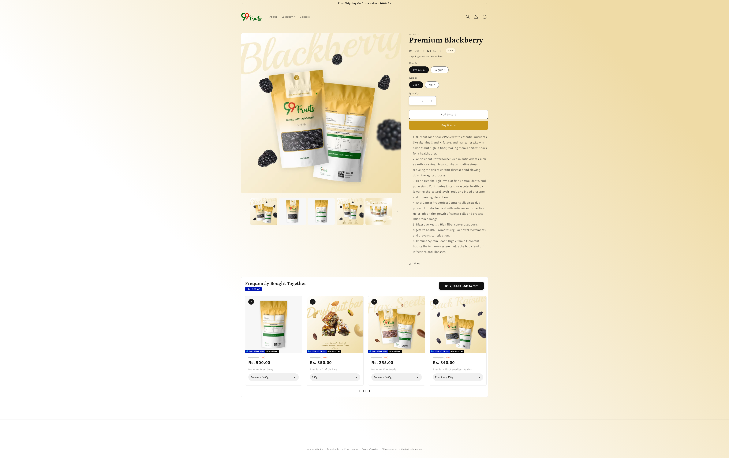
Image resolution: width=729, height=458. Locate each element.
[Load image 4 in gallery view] (350, 211)
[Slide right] (397, 211)
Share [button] (417, 263)
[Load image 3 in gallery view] (321, 211)
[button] (288, 17)
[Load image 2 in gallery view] (292, 211)
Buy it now (448, 125)
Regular (440, 70)
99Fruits (319, 449)
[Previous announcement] (242, 3)
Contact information (411, 449)
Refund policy (334, 449)
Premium (419, 70)
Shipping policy (390, 449)
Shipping (414, 56)
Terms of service (370, 449)
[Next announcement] (486, 3)
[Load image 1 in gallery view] (263, 211)
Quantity (414, 93)
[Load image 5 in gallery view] (378, 211)
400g (432, 85)
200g (416, 85)
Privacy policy (351, 449)
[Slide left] (245, 211)
